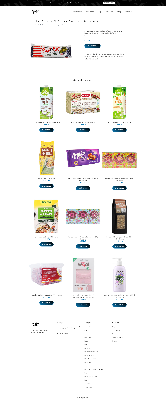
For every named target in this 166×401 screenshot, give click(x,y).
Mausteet (87, 362)
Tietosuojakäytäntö (118, 337)
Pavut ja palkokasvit (91, 376)
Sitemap (114, 341)
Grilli (85, 330)
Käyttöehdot (116, 334)
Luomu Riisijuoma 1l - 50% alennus (119, 122)
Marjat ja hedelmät (90, 359)
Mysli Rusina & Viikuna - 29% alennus (46, 237)
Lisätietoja (92, 46)
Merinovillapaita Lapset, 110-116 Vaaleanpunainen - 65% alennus (83, 296)
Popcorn (102, 33)
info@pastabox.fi (62, 333)
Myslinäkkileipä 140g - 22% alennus (83, 122)
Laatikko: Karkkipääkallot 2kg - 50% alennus (46, 295)
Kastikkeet (90, 12)
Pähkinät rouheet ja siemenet (94, 369)
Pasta (86, 373)
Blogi (119, 12)
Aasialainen (77, 12)
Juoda (86, 334)
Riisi (85, 380)
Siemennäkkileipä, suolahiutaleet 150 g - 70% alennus (119, 238)
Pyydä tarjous (108, 3)
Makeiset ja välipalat (100, 31)
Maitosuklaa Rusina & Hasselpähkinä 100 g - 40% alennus (83, 180)
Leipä (100, 12)
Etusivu (32, 25)
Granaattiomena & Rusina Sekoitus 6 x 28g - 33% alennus (83, 238)
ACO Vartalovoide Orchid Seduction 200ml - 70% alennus (119, 296)
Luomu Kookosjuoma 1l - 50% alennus (46, 122)
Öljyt (86, 366)
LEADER (108, 33)
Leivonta (109, 12)
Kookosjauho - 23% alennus (46, 179)
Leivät (86, 344)
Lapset (86, 341)
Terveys (87, 384)
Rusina (114, 33)
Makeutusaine (89, 355)
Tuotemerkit (129, 12)
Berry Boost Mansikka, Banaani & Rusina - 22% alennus (119, 180)
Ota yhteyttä (116, 330)
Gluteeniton (95, 33)
